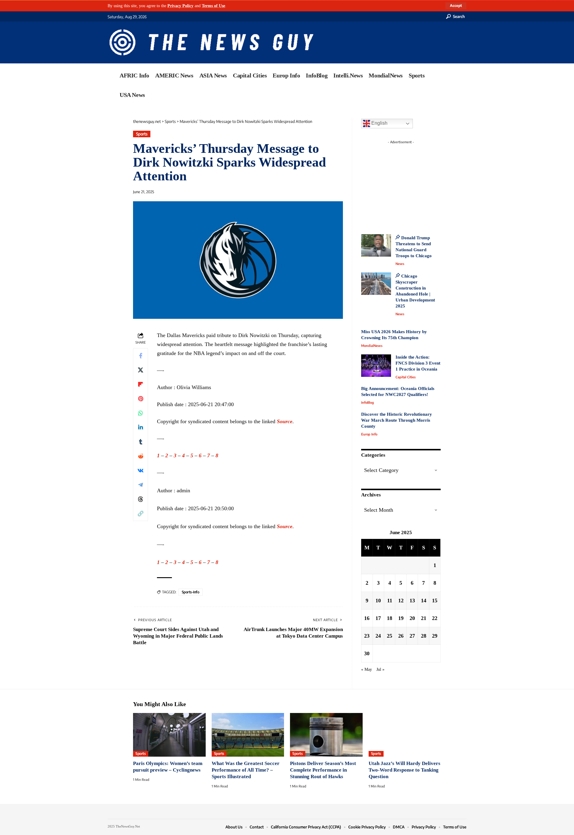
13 (412, 601)
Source (284, 421)
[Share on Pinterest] (140, 398)
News (400, 264)
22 (434, 618)
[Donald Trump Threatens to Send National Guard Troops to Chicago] (376, 245)
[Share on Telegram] (140, 485)
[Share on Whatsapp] (140, 413)
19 (401, 618)
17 (378, 618)
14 (423, 601)
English (378, 123)
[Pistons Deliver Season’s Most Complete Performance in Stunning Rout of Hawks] (326, 735)
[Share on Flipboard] (140, 384)
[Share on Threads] (140, 499)
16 (367, 618)
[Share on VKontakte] (140, 470)
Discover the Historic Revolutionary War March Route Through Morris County (396, 420)
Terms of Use (213, 5)
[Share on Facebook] (140, 355)
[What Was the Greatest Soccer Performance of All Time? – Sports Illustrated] (248, 735)
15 (434, 601)
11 (389, 601)
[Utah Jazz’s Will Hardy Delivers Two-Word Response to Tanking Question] (405, 735)
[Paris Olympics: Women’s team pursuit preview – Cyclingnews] (169, 735)
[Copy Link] (140, 513)
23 (367, 636)
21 (423, 618)
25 (389, 636)
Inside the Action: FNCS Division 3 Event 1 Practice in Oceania (418, 363)
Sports (142, 133)
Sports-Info (190, 592)
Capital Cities (406, 377)
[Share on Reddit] (140, 456)
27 (412, 636)
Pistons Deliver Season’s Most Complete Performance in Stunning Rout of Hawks (323, 770)
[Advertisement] (412, 184)
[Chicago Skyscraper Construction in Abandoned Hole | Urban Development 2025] (376, 283)
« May (366, 669)
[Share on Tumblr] (140, 442)
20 (412, 618)
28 (423, 636)
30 (367, 653)
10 (378, 601)
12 (401, 601)
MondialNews (371, 346)
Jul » (380, 669)
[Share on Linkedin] (140, 427)
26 (401, 636)
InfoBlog (367, 402)
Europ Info (369, 434)
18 (389, 618)
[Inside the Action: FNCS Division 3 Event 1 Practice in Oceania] (376, 365)
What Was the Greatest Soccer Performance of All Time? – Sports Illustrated (246, 770)
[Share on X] (140, 370)
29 (434, 636)
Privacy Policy (180, 5)
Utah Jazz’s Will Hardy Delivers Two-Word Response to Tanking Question (404, 770)
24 (378, 636)
